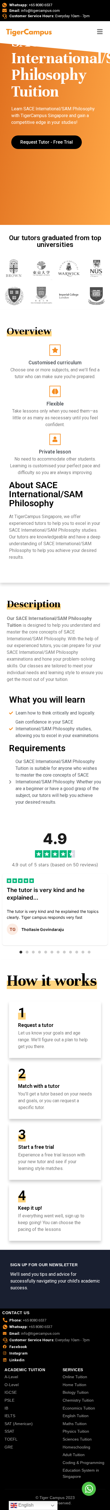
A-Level (11, 1377)
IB (6, 1408)
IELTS (10, 1415)
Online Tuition (75, 1377)
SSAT (9, 1431)
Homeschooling (76, 1447)
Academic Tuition (25, 1369)
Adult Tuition (74, 1454)
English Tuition (76, 1415)
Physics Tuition (76, 1431)
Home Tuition (74, 1384)
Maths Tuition (75, 1423)
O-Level (12, 1384)
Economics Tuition (79, 1408)
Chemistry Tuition (78, 1400)
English (25, 1505)
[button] (21, 952)
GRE (9, 1447)
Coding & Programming (83, 1462)
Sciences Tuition (77, 1439)
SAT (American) (19, 1423)
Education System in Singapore (81, 1473)
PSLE (9, 1400)
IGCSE (11, 1392)
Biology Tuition (76, 1392)
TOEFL (11, 1439)
